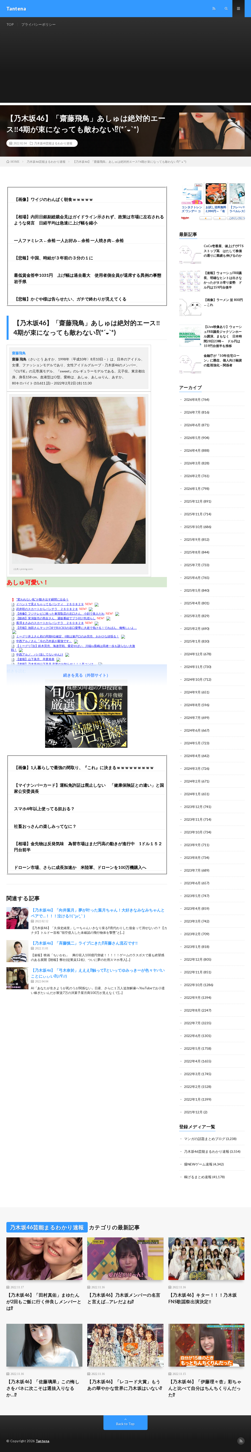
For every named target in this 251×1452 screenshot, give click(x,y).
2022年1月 (192, 1099)
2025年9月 (192, 539)
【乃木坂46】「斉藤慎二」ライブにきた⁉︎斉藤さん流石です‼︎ (84, 943)
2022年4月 (192, 1061)
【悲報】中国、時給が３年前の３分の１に (53, 257)
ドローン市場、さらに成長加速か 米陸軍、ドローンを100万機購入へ (80, 867)
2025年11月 (193, 514)
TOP (10, 24)
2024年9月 (192, 692)
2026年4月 (192, 450)
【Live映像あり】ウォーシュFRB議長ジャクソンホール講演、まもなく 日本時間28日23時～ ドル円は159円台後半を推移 (223, 336)
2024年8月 (192, 705)
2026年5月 (192, 438)
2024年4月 (192, 756)
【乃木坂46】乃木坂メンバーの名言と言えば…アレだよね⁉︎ (124, 1298)
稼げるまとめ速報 (198, 1177)
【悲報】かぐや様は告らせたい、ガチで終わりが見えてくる (70, 298)
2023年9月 (192, 845)
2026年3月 (192, 463)
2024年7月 (192, 717)
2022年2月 (192, 1086)
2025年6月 (192, 578)
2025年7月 (192, 565)
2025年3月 (192, 616)
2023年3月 (192, 921)
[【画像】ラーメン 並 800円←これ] (190, 309)
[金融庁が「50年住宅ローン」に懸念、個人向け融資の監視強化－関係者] (190, 364)
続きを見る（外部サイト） (86, 675)
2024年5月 (192, 743)
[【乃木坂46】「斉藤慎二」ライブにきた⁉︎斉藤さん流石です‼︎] (17, 951)
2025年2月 (192, 628)
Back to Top (125, 1424)
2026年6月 (192, 425)
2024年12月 (193, 654)
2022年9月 (192, 997)
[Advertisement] (125, 68)
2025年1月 (192, 641)
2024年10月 (193, 679)
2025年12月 (193, 501)
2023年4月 (192, 908)
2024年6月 (192, 730)
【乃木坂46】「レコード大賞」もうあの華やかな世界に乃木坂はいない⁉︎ (124, 1385)
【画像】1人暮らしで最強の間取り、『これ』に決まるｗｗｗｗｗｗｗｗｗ (84, 767)
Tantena (42, 1441)
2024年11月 (193, 667)
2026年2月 (192, 476)
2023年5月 (192, 896)
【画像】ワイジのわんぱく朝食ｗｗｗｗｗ (53, 199)
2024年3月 (192, 768)
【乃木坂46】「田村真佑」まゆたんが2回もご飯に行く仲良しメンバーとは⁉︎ (44, 1301)
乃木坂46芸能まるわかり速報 (53, 143)
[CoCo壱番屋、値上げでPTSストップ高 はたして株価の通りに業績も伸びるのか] (190, 255)
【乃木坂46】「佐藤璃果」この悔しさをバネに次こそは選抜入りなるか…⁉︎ (43, 1388)
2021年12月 (193, 1112)
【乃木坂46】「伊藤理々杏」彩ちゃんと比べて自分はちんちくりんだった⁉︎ (205, 1388)
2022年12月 (193, 959)
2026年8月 (192, 399)
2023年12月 (193, 807)
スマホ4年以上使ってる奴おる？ (44, 808)
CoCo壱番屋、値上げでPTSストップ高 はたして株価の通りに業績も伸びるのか (224, 250)
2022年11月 (193, 972)
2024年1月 (192, 794)
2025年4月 (192, 603)
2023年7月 (192, 870)
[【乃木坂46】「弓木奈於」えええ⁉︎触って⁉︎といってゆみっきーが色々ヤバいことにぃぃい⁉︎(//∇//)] (17, 978)
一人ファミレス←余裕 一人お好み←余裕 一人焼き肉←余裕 (69, 240)
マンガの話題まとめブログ (204, 1139)
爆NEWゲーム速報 (198, 1164)
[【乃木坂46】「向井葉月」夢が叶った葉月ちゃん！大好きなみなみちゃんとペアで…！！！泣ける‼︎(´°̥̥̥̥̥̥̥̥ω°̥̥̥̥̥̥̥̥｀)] (17, 918)
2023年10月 (193, 832)
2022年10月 (193, 985)
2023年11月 (193, 819)
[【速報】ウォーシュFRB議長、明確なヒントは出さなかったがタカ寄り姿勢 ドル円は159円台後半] (190, 282)
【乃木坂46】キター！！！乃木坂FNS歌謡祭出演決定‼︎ (202, 1298)
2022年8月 (192, 1010)
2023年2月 (192, 934)
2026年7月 (192, 412)
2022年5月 (192, 1048)
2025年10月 (193, 527)
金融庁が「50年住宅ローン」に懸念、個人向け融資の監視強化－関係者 (223, 360)
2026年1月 (192, 488)
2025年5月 (192, 590)
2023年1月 (192, 947)
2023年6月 (192, 883)
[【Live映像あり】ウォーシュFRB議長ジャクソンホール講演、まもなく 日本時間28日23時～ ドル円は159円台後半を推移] (190, 335)
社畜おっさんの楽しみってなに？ (45, 826)
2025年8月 (192, 552)
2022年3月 (192, 1074)
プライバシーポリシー (38, 24)
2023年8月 (192, 857)
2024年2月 (192, 781)
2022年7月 (192, 1023)
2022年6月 (192, 1036)
